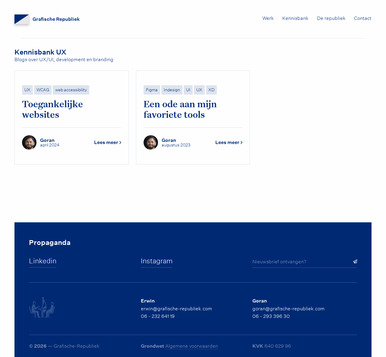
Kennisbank (295, 18)
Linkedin (42, 261)
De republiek (331, 18)
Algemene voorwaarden (191, 346)
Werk (268, 18)
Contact (363, 18)
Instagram (156, 261)
